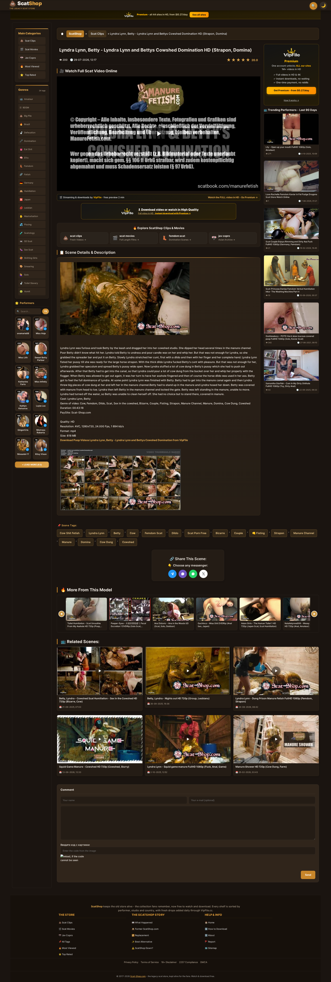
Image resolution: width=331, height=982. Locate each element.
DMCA (203, 962)
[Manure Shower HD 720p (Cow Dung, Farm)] (276, 739)
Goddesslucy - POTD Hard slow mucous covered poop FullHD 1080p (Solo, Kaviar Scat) (290, 337)
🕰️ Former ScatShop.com (145, 928)
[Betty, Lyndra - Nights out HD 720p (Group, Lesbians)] (187, 671)
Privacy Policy (131, 962)
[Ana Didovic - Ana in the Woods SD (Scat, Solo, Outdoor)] (173, 609)
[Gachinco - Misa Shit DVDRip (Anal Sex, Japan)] (216, 609)
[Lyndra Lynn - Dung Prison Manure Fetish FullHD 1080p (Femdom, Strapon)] (276, 671)
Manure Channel (303, 533)
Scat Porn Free (197, 533)
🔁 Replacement (140, 935)
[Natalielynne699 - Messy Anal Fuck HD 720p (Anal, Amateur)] (303, 609)
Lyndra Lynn (96, 533)
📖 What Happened (142, 922)
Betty (117, 533)
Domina (86, 542)
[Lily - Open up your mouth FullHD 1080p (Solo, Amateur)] (291, 129)
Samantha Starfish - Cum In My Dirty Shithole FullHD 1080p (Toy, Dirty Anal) (288, 384)
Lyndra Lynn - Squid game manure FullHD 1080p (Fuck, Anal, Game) (187, 766)
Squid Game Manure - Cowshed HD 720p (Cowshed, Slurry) (94, 766)
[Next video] (314, 614)
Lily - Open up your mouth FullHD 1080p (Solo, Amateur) (288, 148)
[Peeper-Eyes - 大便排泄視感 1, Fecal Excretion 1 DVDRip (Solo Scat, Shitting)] (129, 609)
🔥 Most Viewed (67, 948)
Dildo (175, 533)
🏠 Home (209, 922)
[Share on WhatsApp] (193, 574)
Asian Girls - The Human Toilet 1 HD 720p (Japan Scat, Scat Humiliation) (259, 624)
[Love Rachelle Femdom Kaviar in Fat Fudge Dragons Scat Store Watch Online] (291, 176)
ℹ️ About (210, 935)
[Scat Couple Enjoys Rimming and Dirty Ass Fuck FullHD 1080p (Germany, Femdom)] (291, 223)
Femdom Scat (153, 533)
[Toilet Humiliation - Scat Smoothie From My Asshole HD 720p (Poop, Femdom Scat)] (86, 609)
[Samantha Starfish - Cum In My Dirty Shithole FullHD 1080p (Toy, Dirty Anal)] (291, 365)
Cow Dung (106, 542)
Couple (238, 533)
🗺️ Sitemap (211, 948)
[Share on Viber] (183, 574)
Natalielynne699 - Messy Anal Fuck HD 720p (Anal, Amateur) (302, 624)
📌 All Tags (64, 941)
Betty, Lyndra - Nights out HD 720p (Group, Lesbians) (178, 698)
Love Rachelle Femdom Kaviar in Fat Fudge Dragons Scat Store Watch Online (291, 195)
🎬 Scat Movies (67, 928)
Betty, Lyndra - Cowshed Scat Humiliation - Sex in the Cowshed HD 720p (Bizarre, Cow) (98, 700)
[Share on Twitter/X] (203, 574)
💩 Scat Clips (65, 922)
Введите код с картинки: (75, 844)
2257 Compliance (188, 962)
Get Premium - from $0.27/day (291, 90)
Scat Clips (97, 33)
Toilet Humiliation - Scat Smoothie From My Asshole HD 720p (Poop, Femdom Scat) (84, 626)
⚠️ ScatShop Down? (142, 948)
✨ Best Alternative (142, 941)
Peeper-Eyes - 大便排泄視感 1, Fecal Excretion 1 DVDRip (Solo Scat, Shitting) (128, 626)
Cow (133, 533)
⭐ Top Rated (66, 954)
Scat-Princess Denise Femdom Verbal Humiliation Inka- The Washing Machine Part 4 (290, 290)
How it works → (291, 100)
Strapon (279, 533)
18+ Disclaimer (169, 962)
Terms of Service (150, 962)
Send (308, 874)
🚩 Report (210, 941)
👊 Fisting (258, 533)
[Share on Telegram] (172, 574)
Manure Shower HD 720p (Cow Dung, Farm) (261, 766)
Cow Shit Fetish (69, 533)
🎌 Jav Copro (66, 935)
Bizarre (220, 533)
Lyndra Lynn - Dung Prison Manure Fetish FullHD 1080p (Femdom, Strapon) (274, 700)
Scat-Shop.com (138, 976)
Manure (67, 542)
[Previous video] (61, 614)
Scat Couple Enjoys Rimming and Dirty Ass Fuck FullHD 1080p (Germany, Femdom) (289, 243)
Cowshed (128, 542)
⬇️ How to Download (216, 928)
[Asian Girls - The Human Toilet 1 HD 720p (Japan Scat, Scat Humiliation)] (260, 609)
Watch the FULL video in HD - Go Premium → (233, 197)
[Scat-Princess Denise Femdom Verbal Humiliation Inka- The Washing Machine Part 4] (291, 270)
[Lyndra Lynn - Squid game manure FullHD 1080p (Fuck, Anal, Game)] (187, 739)
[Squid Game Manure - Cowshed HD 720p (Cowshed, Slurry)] (99, 739)
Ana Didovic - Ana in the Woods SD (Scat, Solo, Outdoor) (171, 624)
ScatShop (75, 33)
